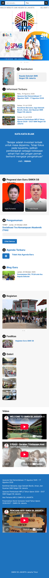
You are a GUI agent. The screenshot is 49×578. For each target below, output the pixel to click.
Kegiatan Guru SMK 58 (24, 341)
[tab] (21, 62)
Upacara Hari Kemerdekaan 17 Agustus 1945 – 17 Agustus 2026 (30, 97)
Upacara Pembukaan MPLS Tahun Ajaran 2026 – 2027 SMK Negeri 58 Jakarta (31, 121)
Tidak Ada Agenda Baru (23, 254)
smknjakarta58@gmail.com (26, 23)
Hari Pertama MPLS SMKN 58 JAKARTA (17, 497)
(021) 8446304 (26, 21)
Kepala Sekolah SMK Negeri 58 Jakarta (28, 77)
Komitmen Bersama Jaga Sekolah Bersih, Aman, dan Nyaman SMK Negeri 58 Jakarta (30, 110)
